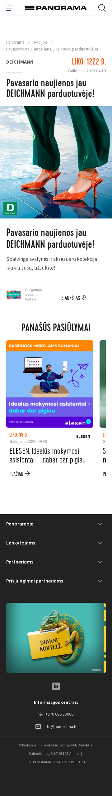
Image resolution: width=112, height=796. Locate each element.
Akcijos (40, 42)
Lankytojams (20, 542)
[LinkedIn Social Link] (56, 686)
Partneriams (19, 562)
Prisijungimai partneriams (34, 581)
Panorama (15, 42)
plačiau (16, 474)
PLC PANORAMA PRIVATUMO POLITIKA (56, 762)
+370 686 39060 (59, 714)
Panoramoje (19, 523)
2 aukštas (70, 298)
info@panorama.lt (60, 726)
